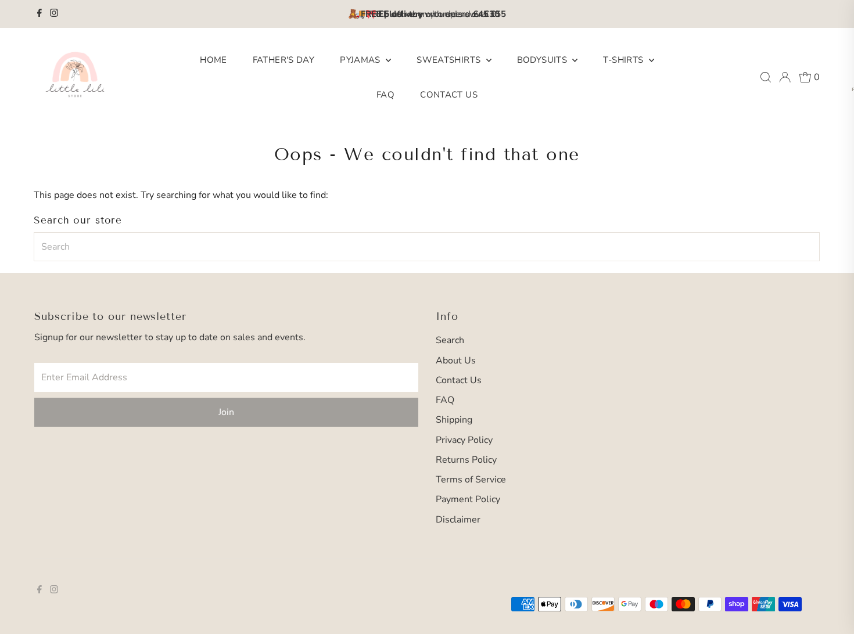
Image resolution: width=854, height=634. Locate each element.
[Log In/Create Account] (785, 77)
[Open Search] (765, 77)
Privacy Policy (464, 440)
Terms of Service (471, 479)
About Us (456, 360)
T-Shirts (624, 60)
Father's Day (284, 60)
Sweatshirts (450, 60)
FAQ (385, 94)
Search (450, 340)
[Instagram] (54, 14)
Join (226, 412)
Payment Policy (468, 499)
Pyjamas (361, 60)
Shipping (454, 419)
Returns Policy (466, 459)
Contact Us (449, 94)
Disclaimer (458, 519)
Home (213, 60)
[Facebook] (39, 14)
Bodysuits (543, 60)
